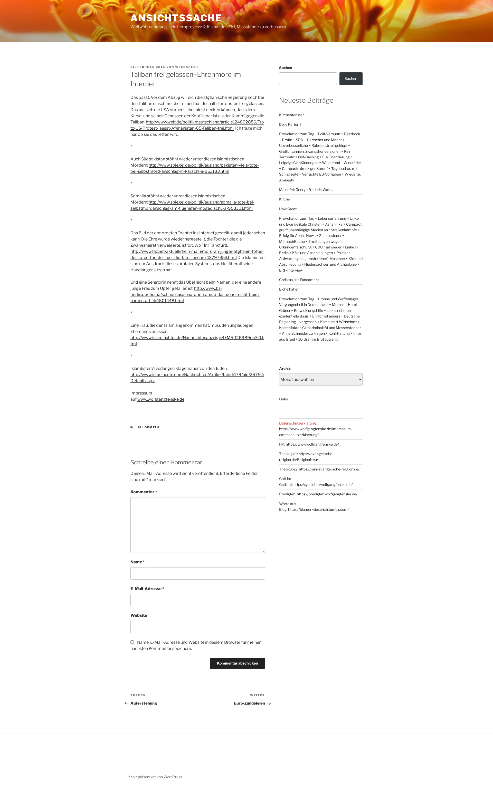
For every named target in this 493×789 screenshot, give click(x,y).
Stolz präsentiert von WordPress (155, 777)
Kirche (284, 199)
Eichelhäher (289, 289)
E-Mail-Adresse (147, 588)
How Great (288, 209)
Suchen (285, 67)
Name (137, 562)
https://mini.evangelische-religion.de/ (329, 469)
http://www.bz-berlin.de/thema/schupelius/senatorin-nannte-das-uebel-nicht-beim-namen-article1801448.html (195, 294)
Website (138, 615)
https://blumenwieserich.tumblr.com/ (318, 509)
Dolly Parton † (290, 124)
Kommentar (143, 491)
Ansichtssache (176, 18)
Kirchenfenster (291, 115)
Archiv (285, 368)
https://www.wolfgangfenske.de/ (312, 444)
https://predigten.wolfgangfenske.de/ (327, 494)
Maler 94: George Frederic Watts (306, 189)
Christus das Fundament (299, 279)
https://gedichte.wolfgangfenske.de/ (323, 484)
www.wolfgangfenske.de (160, 399)
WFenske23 (186, 67)
